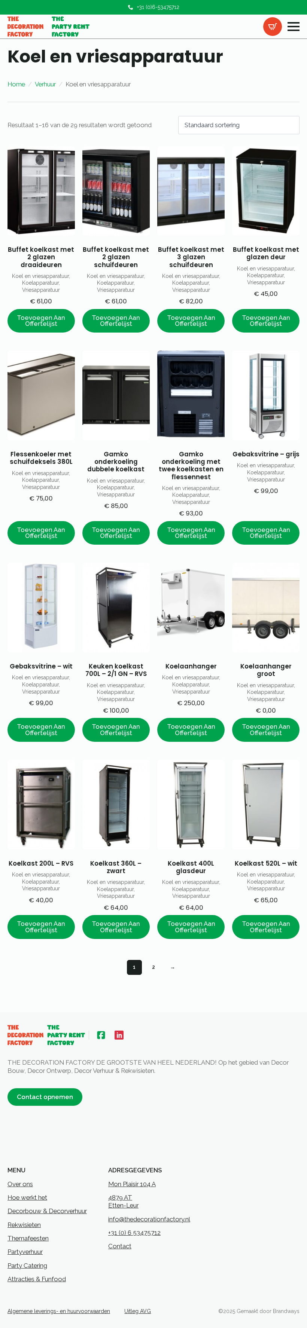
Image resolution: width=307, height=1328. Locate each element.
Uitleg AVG (137, 1311)
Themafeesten (28, 1238)
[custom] (101, 1035)
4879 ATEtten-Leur (123, 1201)
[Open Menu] (294, 27)
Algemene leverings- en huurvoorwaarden (58, 1311)
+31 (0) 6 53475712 (134, 1232)
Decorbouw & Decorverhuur (47, 1211)
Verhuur (45, 84)
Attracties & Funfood (36, 1279)
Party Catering (27, 1265)
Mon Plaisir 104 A (132, 1184)
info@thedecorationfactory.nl (149, 1219)
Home (16, 84)
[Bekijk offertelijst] (272, 26)
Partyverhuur (25, 1251)
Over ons (20, 1184)
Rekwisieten (24, 1224)
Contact (119, 1246)
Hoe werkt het (27, 1197)
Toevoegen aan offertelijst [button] (41, 321)
